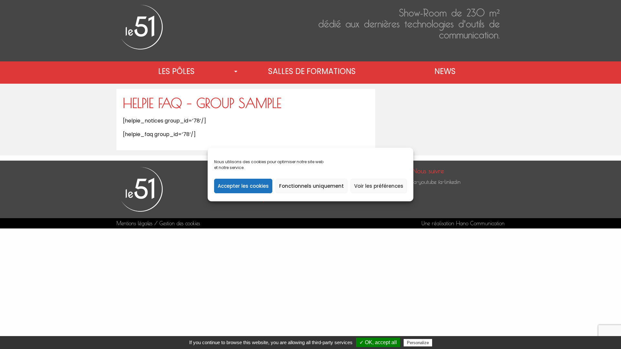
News (445, 71)
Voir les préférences (378, 186)
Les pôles (176, 71)
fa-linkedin (449, 182)
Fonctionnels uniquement (311, 186)
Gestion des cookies (179, 223)
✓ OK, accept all (378, 342)
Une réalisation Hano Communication (463, 223)
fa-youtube (424, 182)
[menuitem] (177, 71)
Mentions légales (134, 223)
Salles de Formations (312, 71)
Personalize (418, 342)
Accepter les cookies (243, 186)
